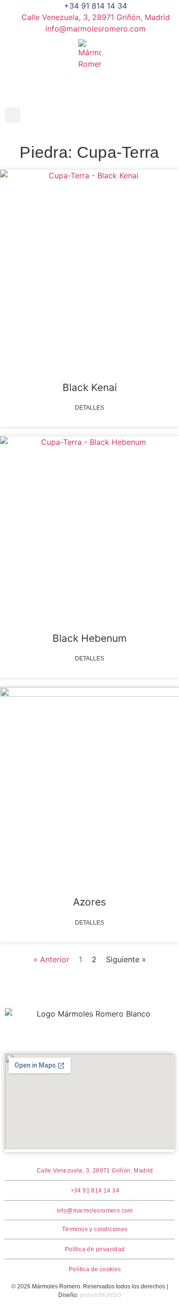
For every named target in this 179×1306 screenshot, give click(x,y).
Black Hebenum (89, 638)
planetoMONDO (100, 1295)
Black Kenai (90, 387)
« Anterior (51, 959)
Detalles (89, 407)
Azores (89, 902)
